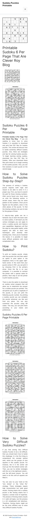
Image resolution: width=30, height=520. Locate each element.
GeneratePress (16, 517)
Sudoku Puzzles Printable (10, 4)
